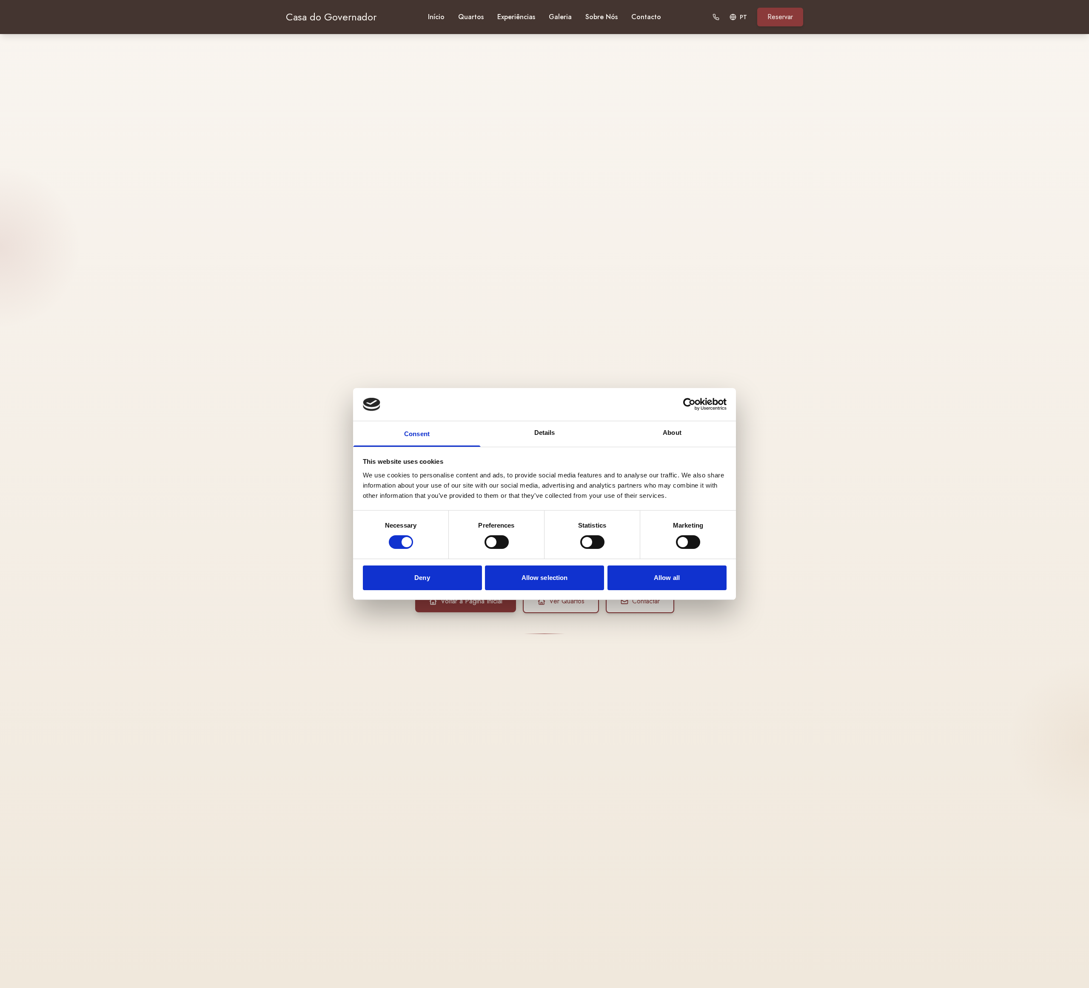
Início (436, 17)
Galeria (560, 17)
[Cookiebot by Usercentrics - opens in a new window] (689, 404)
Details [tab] (544, 432)
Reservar (780, 17)
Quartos (471, 17)
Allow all (667, 577)
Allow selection (545, 577)
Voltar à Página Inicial (471, 601)
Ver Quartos (566, 601)
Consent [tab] (417, 433)
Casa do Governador (331, 17)
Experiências (516, 17)
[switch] (497, 542)
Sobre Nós (601, 17)
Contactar (646, 601)
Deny (422, 577)
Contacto (646, 17)
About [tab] (672, 432)
